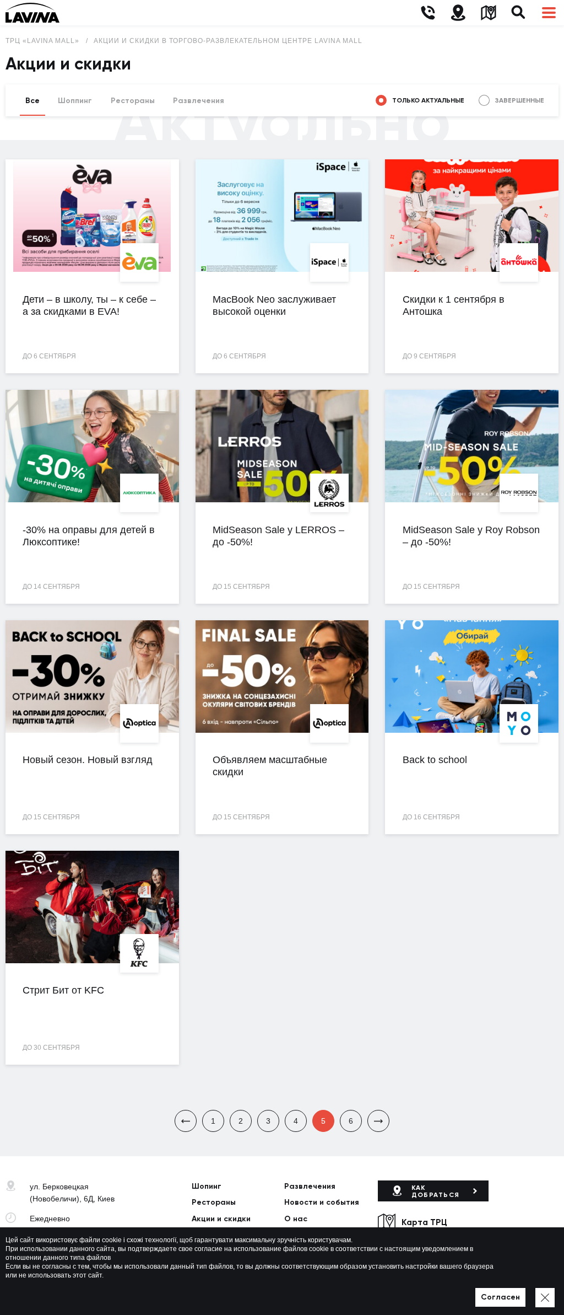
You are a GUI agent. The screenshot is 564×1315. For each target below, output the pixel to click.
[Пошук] (518, 13)
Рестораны (133, 100)
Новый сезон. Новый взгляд (88, 759)
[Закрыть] (545, 1297)
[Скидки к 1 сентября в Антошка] (471, 215)
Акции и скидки (221, 1218)
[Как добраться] (458, 13)
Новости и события (321, 1202)
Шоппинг (75, 100)
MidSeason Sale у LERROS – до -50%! (278, 536)
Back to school (435, 759)
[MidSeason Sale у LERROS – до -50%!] (282, 446)
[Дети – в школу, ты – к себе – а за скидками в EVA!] (92, 215)
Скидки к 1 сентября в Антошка (454, 305)
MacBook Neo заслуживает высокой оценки (274, 305)
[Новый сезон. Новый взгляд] (92, 676)
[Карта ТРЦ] (488, 13)
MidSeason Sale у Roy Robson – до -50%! (471, 536)
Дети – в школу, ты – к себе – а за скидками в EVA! (89, 305)
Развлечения (198, 100)
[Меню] (548, 13)
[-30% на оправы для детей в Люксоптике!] (92, 446)
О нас (295, 1218)
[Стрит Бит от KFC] (92, 907)
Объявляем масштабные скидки (270, 765)
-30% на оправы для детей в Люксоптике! (89, 536)
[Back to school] (471, 676)
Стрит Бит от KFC (63, 990)
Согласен (500, 1297)
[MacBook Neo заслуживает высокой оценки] (282, 215)
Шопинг (206, 1186)
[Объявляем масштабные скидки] (282, 676)
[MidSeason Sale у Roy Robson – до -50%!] (471, 446)
